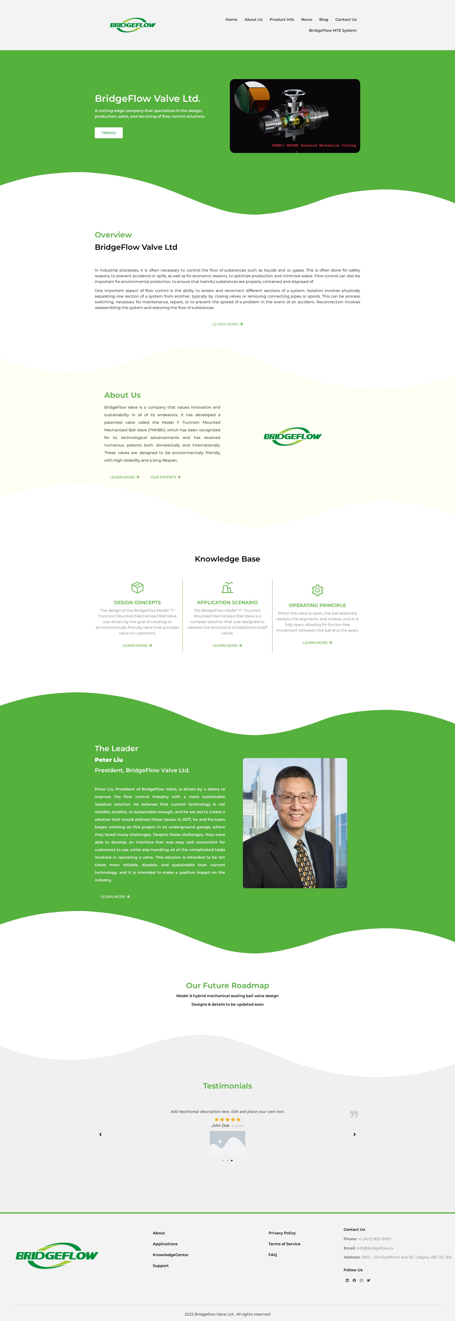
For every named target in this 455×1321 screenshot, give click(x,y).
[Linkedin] (347, 1280)
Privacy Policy (282, 1233)
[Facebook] (354, 1280)
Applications (165, 1244)
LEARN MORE (225, 324)
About (159, 1233)
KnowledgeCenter (171, 1255)
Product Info (282, 19)
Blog (323, 19)
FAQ (272, 1255)
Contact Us (346, 19)
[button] (223, 1160)
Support (161, 1265)
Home (231, 19)
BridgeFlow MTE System (333, 30)
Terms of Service (284, 1244)
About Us (254, 19)
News (306, 19)
